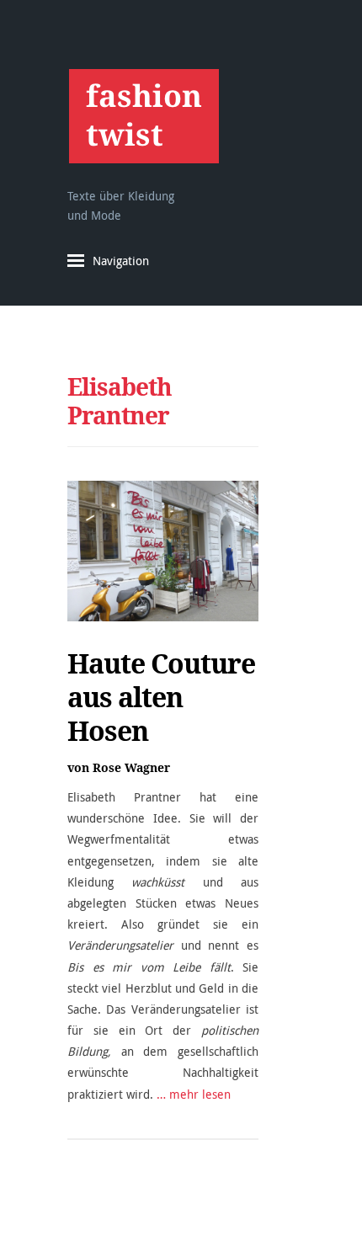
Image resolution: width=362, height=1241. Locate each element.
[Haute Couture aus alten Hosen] (162, 551)
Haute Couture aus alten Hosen (161, 697)
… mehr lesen (194, 1094)
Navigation (121, 261)
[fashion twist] (143, 115)
